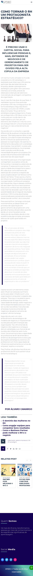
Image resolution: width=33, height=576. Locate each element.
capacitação (11, 440)
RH (29, 440)
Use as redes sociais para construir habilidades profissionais (25, 481)
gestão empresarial (22, 440)
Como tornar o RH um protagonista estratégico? (16, 15)
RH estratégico (12, 442)
